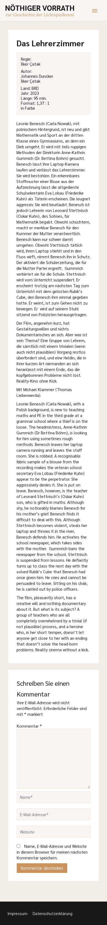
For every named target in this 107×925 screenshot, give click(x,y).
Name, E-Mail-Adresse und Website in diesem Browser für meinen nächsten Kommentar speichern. (52, 851)
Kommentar (29, 725)
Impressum (17, 913)
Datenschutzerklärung (52, 913)
